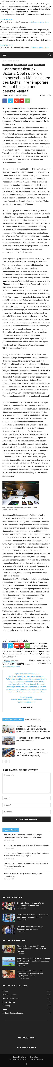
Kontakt (32, 1059)
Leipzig (30, 64)
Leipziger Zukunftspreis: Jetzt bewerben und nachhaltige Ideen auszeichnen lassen (26, 864)
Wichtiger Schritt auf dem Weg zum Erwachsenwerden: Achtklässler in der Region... (31, 948)
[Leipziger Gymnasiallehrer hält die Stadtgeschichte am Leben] (8, 929)
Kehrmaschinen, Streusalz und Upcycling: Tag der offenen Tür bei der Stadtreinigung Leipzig (32, 753)
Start (4, 61)
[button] (49, 55)
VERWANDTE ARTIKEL (13, 720)
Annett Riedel (9, 95)
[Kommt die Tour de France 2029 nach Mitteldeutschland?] (8, 740)
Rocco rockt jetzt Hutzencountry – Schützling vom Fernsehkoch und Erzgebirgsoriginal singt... (30, 973)
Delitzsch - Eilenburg (20, 64)
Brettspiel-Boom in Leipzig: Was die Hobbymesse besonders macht (23, 875)
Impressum (40, 1059)
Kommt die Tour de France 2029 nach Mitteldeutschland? (26, 846)
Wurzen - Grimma (39, 64)
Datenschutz (34, 1057)
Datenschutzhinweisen (40, 22)
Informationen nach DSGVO (18, 1059)
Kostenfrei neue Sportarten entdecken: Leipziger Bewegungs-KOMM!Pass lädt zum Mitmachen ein (33, 729)
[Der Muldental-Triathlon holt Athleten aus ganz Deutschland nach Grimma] (8, 918)
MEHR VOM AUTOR (33, 720)
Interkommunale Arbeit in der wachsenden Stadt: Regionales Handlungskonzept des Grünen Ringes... (33, 960)
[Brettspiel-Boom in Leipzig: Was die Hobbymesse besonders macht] (8, 906)
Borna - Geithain (13, 61)
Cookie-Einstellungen (20, 1057)
